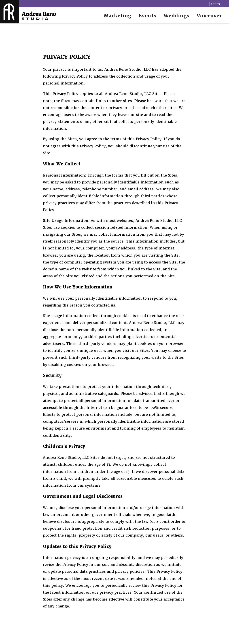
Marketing (117, 15)
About (216, 3)
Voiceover (209, 15)
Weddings (176, 15)
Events (147, 15)
